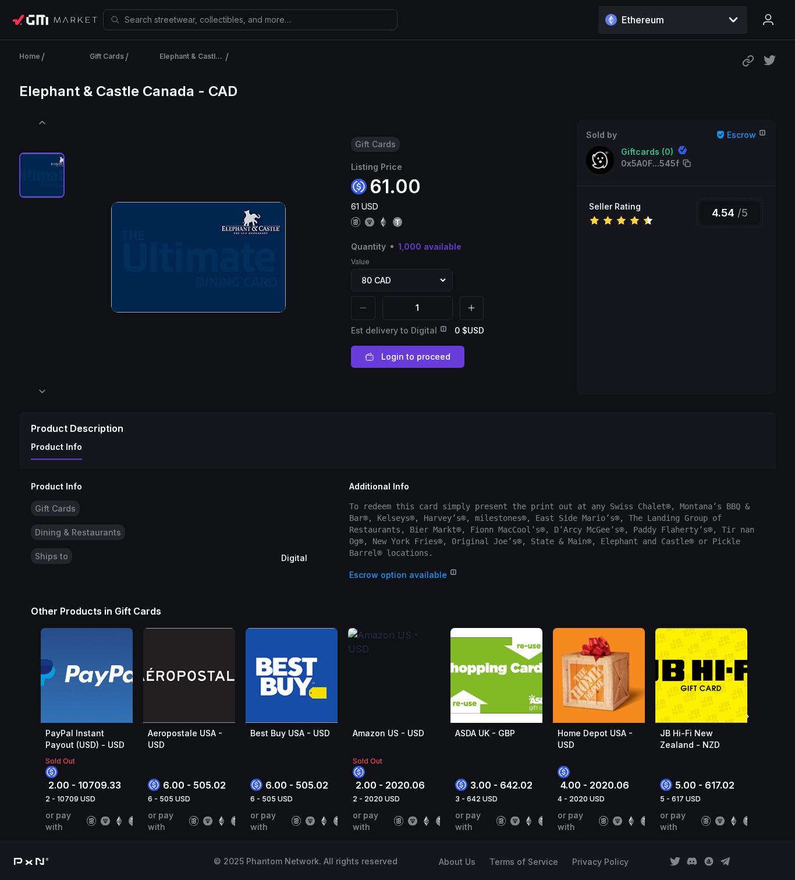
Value (360, 261)
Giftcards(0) (647, 152)
